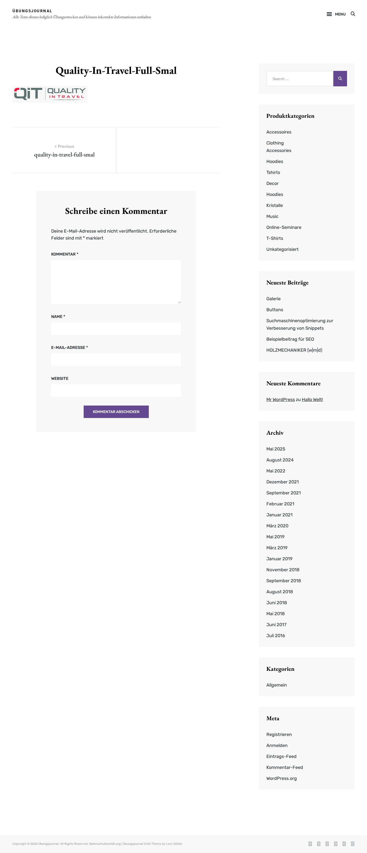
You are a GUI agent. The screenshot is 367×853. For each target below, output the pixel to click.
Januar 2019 (279, 559)
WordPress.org (281, 778)
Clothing (275, 143)
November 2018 (282, 569)
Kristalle (274, 205)
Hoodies (274, 161)
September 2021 (283, 493)
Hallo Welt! (312, 399)
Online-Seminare (283, 227)
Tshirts (273, 172)
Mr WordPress (280, 399)
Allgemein (276, 685)
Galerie (273, 298)
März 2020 (277, 526)
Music (272, 216)
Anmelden (277, 745)
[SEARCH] (353, 14)
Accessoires (278, 132)
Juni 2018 (276, 602)
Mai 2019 (275, 537)
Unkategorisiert (282, 249)
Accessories (278, 150)
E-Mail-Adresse (69, 347)
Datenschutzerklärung (105, 844)
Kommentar (64, 254)
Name (58, 316)
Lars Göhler (174, 844)
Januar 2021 (279, 515)
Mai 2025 (275, 449)
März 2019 (277, 548)
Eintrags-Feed (281, 756)
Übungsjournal (32, 11)
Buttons (274, 309)
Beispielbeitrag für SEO (290, 339)
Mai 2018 (275, 613)
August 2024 (280, 460)
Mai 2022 (275, 471)
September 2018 (283, 580)
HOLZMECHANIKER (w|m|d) (294, 350)
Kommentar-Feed (284, 767)
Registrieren (279, 734)
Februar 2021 (280, 504)
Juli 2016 (275, 635)
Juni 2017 (276, 624)
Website (59, 378)
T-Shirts (274, 238)
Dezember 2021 (282, 482)
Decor (272, 183)
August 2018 (279, 591)
